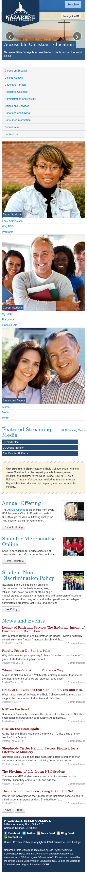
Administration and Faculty (20, 99)
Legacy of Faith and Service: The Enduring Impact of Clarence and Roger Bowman (43, 629)
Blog (19, 810)
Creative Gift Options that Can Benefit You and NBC (42, 690)
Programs (7, 232)
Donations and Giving (17, 113)
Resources (8, 319)
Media (5, 412)
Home (7, 842)
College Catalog (14, 77)
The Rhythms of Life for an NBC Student (33, 771)
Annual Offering (16, 509)
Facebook (14, 833)
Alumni (6, 407)
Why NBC (8, 226)
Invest (5, 418)
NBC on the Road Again (20, 729)
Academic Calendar (16, 92)
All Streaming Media (73, 430)
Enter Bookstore (14, 561)
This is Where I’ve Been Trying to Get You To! (37, 791)
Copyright (38, 842)
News (8, 810)
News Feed (48, 833)
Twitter (31, 833)
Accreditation (12, 127)
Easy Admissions (12, 221)
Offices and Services (17, 106)
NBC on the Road (15, 709)
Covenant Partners (16, 84)
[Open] (73, 511)
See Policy (11, 609)
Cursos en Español (16, 70)
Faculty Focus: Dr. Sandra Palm (26, 651)
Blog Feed (67, 833)
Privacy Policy (21, 842)
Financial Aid (9, 325)
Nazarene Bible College (67, 842)
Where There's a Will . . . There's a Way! (33, 670)
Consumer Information (18, 120)
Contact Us (11, 134)
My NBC (7, 314)
